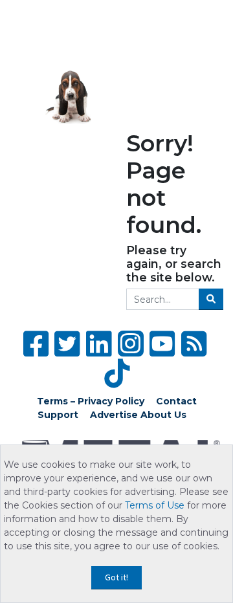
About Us (163, 415)
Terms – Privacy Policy (90, 401)
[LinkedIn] (98, 343)
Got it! (116, 577)
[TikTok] (116, 373)
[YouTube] (162, 343)
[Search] (211, 300)
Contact (176, 401)
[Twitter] (67, 343)
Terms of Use (154, 505)
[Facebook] (36, 343)
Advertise (114, 415)
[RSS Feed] (193, 343)
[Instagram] (131, 343)
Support (58, 415)
